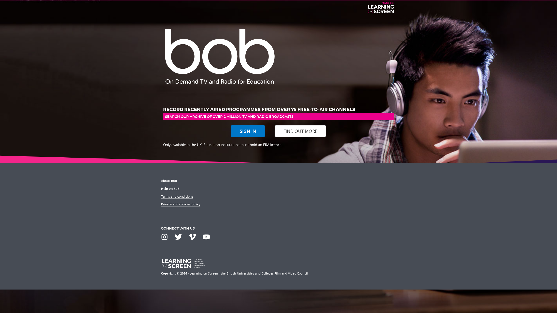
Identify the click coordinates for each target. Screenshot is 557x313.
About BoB (169, 181)
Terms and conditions (177, 196)
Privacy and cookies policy (180, 204)
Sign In (248, 131)
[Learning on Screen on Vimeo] (192, 236)
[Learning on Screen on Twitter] (178, 236)
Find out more (300, 131)
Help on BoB (170, 188)
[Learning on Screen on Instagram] (164, 236)
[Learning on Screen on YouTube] (206, 236)
